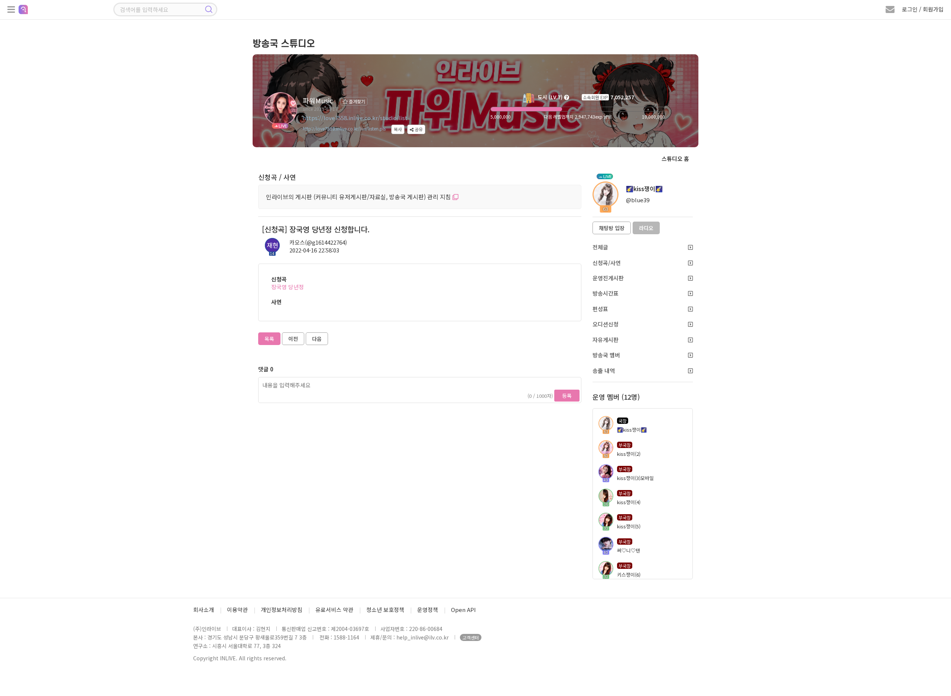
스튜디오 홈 (675, 158)
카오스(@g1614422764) (318, 242)
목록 (269, 338)
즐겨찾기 (356, 101)
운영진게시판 (608, 278)
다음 (317, 338)
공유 (418, 129)
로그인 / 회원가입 (923, 9)
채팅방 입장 (611, 228)
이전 (293, 338)
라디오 (646, 228)
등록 (567, 395)
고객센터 (470, 637)
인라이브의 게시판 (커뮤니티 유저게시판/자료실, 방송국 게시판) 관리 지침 (359, 196)
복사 (398, 129)
